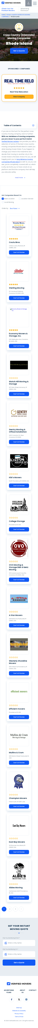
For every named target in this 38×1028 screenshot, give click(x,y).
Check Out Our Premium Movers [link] (8, 9)
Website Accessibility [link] (19, 1011)
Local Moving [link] (9, 202)
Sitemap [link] (19, 1008)
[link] (28, 3)
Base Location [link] (9, 199)
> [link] (21, 909)
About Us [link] (22, 991)
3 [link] (15, 909)
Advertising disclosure (25, 9)
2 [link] (9, 909)
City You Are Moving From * (11, 938)
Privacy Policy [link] (19, 1014)
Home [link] (3, 15)
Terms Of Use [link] (19, 1016)
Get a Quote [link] (19, 51)
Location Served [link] (27, 199)
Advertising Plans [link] (9, 991)
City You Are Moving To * (10, 949)
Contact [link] (32, 990)
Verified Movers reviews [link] (10, 141)
